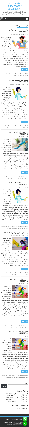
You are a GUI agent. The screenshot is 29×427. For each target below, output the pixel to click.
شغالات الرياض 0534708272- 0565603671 (14, 6)
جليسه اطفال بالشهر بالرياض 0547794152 (18, 81)
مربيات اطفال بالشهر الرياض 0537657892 (18, 280)
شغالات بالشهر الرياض (22, 73)
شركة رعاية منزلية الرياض (10, 176)
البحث (26, 383)
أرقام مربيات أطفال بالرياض (9, 73)
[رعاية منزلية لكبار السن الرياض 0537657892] (20, 190)
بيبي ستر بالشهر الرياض (10, 272)
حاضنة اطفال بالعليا (24, 75)
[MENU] (1, 18)
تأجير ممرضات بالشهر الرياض (9, 126)
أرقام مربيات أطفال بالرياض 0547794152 (18, 31)
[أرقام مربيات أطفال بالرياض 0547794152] (20, 37)
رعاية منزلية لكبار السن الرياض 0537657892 (17, 183)
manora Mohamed (14, 34)
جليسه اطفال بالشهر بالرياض (22, 127)
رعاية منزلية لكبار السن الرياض (8, 375)
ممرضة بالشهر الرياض (10, 377)
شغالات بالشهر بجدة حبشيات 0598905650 (17, 399)
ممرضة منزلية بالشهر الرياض (14, 178)
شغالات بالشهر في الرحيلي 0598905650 (17, 396)
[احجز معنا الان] (25, 423)
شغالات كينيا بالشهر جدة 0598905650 (18, 401)
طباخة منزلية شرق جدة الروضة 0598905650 (16, 394)
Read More (24, 69)
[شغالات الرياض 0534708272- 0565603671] (27, 18)
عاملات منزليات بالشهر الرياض (16, 274)
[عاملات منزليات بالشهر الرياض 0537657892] (20, 338)
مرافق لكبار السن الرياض (14, 75)
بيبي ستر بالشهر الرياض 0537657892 (15, 233)
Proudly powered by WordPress (12, 422)
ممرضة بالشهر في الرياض (12, 228)
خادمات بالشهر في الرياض (10, 127)
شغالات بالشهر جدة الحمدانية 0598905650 (17, 398)
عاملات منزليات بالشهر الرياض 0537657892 (18, 332)
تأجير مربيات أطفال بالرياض (9, 226)
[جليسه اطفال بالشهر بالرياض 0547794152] (20, 87)
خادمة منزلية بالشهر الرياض (9, 325)
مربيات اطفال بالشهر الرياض (16, 327)
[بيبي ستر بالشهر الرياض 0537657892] (20, 238)
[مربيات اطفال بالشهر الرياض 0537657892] (20, 286)
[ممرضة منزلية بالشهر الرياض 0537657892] (20, 139)
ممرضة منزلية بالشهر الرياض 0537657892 (18, 133)
